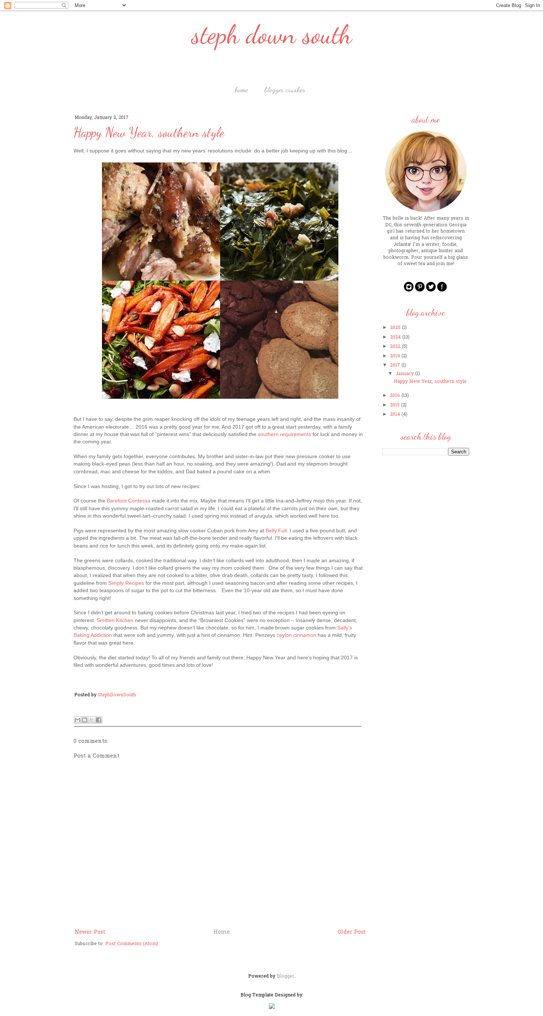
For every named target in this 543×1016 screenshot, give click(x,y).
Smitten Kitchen (115, 620)
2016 (395, 395)
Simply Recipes (126, 583)
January (405, 374)
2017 (395, 365)
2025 (395, 328)
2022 (395, 346)
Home (222, 932)
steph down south (271, 34)
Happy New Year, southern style (430, 381)
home (241, 89)
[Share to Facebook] (98, 720)
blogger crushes (284, 89)
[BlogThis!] (84, 720)
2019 (395, 356)
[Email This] (77, 720)
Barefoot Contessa (128, 501)
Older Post (352, 932)
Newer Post (90, 932)
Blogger (285, 976)
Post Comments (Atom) (131, 944)
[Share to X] (91, 720)
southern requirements (284, 434)
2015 (395, 405)
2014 (395, 414)
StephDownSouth (117, 695)
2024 (395, 337)
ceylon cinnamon (296, 635)
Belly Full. (277, 530)
